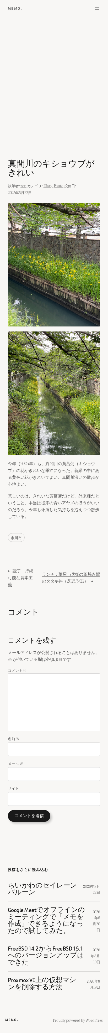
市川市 (16, 537)
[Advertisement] (54, 90)
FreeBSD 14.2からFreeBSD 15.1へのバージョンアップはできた (46, 955)
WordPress (94, 1020)
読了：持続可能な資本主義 (20, 577)
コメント (17, 670)
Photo (58, 185)
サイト (13, 788)
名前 (13, 738)
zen (23, 185)
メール (15, 763)
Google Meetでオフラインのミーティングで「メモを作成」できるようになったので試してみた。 (46, 921)
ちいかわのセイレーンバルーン (42, 889)
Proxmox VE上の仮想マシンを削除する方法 (42, 984)
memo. (15, 8)
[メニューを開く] (97, 9)
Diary (48, 185)
